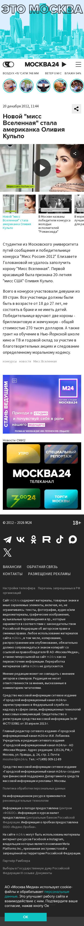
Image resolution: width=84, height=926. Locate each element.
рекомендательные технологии (26, 800)
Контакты (13, 574)
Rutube (46, 539)
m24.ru (15, 600)
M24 (28, 522)
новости (25, 361)
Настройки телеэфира (19, 588)
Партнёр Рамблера (16, 861)
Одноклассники (33, 539)
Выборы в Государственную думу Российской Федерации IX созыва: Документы (36, 870)
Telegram (7, 539)
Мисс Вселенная (45, 361)
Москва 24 (42, 64)
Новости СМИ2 (14, 440)
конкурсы (10, 361)
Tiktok (59, 539)
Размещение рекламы (49, 574)
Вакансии (12, 566)
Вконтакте (20, 539)
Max (72, 539)
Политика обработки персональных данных (34, 788)
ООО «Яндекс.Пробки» (19, 827)
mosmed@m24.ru (15, 759)
